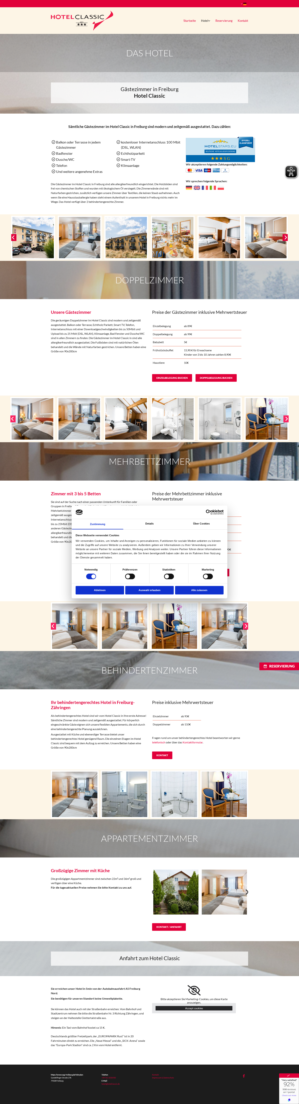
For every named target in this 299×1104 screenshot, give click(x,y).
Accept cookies (194, 1008)
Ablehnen (100, 590)
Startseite (189, 20)
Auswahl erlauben (149, 590)
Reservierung (224, 20)
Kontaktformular (193, 742)
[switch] (130, 576)
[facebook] (243, 1075)
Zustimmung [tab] (97, 524)
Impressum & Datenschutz (163, 1078)
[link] (203, 20)
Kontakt (243, 20)
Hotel (204, 20)
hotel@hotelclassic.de (111, 1084)
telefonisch (158, 742)
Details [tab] (149, 523)
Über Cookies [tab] (201, 523)
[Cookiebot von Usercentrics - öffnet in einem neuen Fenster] (208, 512)
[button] (172, 378)
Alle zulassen (199, 590)
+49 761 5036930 (109, 1078)
